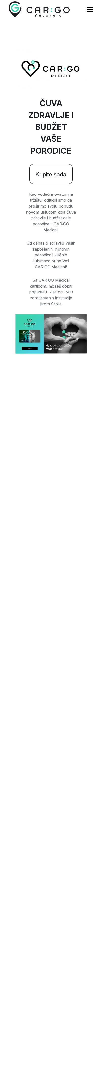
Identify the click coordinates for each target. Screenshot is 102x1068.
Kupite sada (50, 174)
